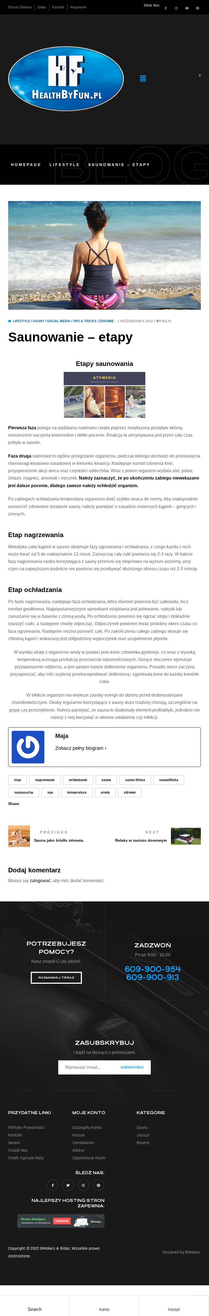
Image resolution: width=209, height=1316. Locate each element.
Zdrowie (106, 321)
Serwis (14, 1143)
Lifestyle (65, 164)
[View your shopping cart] (196, 78)
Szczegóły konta (87, 1127)
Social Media (58, 321)
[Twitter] (68, 1185)
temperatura (77, 792)
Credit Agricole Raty (26, 1158)
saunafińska (168, 780)
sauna (106, 780)
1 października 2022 (135, 321)
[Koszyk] (174, 1301)
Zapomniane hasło (88, 1158)
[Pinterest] (197, 8)
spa (50, 792)
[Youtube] (187, 8)
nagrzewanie (45, 780)
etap (17, 780)
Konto (104, 1309)
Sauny (38, 321)
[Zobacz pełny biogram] (105, 748)
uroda (105, 792)
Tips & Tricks (84, 321)
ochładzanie (78, 780)
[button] (142, 79)
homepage (26, 164)
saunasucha (23, 792)
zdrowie (130, 792)
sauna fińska (135, 780)
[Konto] (104, 1301)
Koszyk (174, 1309)
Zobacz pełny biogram (79, 748)
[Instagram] (176, 8)
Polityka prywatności (26, 1127)
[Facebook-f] (165, 8)
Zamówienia (83, 1143)
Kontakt (15, 1135)
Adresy (78, 1150)
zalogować (40, 880)
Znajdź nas (17, 1150)
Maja (166, 321)
